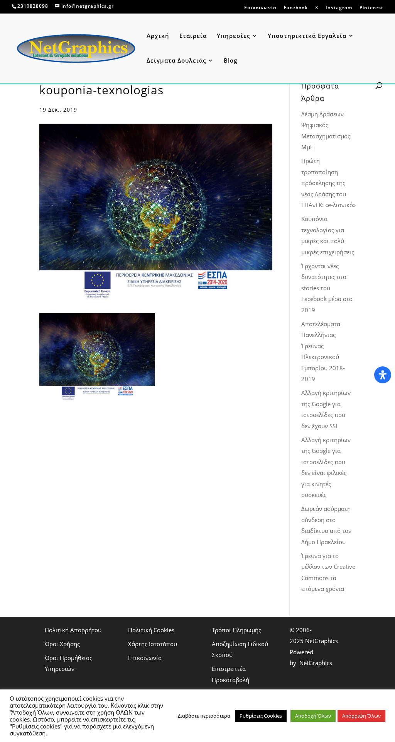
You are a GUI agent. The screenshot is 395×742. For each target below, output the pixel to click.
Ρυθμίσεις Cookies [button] (261, 715)
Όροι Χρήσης (62, 644)
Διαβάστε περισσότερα (204, 715)
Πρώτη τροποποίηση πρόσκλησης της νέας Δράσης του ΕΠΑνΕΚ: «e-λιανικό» (328, 183)
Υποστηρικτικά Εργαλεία (307, 36)
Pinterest (371, 7)
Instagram (339, 7)
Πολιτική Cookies (151, 630)
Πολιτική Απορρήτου (73, 630)
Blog (230, 61)
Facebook (296, 7)
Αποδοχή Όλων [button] (313, 715)
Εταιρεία (193, 36)
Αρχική (158, 36)
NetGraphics (321, 641)
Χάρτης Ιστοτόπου (152, 644)
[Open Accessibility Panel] (382, 374)
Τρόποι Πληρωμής (236, 630)
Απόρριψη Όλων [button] (361, 715)
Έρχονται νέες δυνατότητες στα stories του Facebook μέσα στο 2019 (327, 288)
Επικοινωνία (260, 8)
